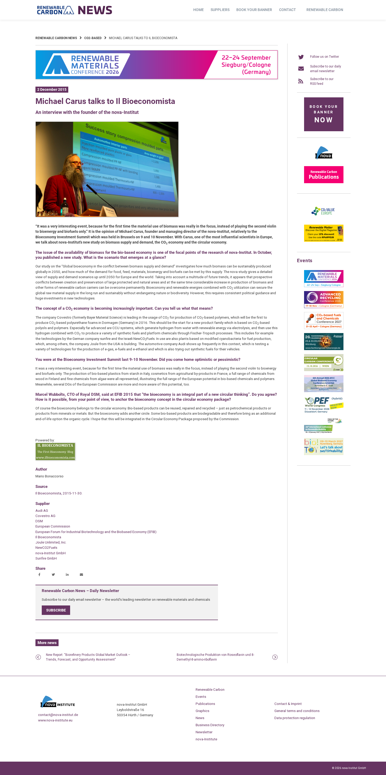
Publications (205, 704)
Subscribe (56, 610)
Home (198, 10)
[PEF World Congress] (323, 412)
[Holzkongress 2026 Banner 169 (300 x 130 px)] (323, 349)
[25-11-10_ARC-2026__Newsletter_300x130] (323, 307)
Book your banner (254, 10)
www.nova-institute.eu (55, 720)
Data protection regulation (294, 718)
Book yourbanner (324, 114)
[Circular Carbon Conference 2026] (323, 370)
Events (201, 696)
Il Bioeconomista (48, 537)
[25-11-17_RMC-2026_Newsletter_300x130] (323, 286)
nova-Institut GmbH (50, 553)
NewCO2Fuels (46, 547)
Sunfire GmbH (46, 558)
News (200, 718)
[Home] (74, 9)
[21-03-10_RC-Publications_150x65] (323, 182)
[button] (40, 575)
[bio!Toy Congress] (323, 454)
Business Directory (210, 725)
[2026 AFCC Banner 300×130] (323, 391)
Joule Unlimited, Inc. (50, 542)
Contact (287, 10)
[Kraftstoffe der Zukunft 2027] (323, 433)
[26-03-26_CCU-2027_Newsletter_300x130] (323, 328)
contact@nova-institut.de (58, 715)
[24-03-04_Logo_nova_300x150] (323, 161)
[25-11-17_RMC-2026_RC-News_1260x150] (156, 78)
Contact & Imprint (288, 704)
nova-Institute (206, 739)
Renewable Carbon (324, 10)
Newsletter (204, 732)
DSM (39, 521)
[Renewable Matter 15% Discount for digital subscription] (323, 240)
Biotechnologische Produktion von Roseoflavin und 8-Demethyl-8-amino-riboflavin (215, 657)
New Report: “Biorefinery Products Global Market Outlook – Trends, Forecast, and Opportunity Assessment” (88, 657)
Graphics (202, 711)
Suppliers (220, 10)
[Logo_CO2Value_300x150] (323, 220)
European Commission (52, 526)
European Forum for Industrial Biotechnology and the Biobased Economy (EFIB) (96, 532)
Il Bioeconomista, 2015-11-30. (58, 493)
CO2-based (93, 38)
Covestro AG (45, 516)
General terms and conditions (297, 711)
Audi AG (41, 510)
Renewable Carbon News (56, 38)
